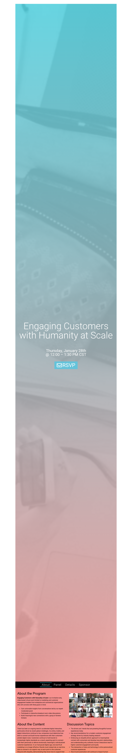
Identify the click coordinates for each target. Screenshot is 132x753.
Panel (58, 684)
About (46, 684)
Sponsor (84, 684)
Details (70, 684)
